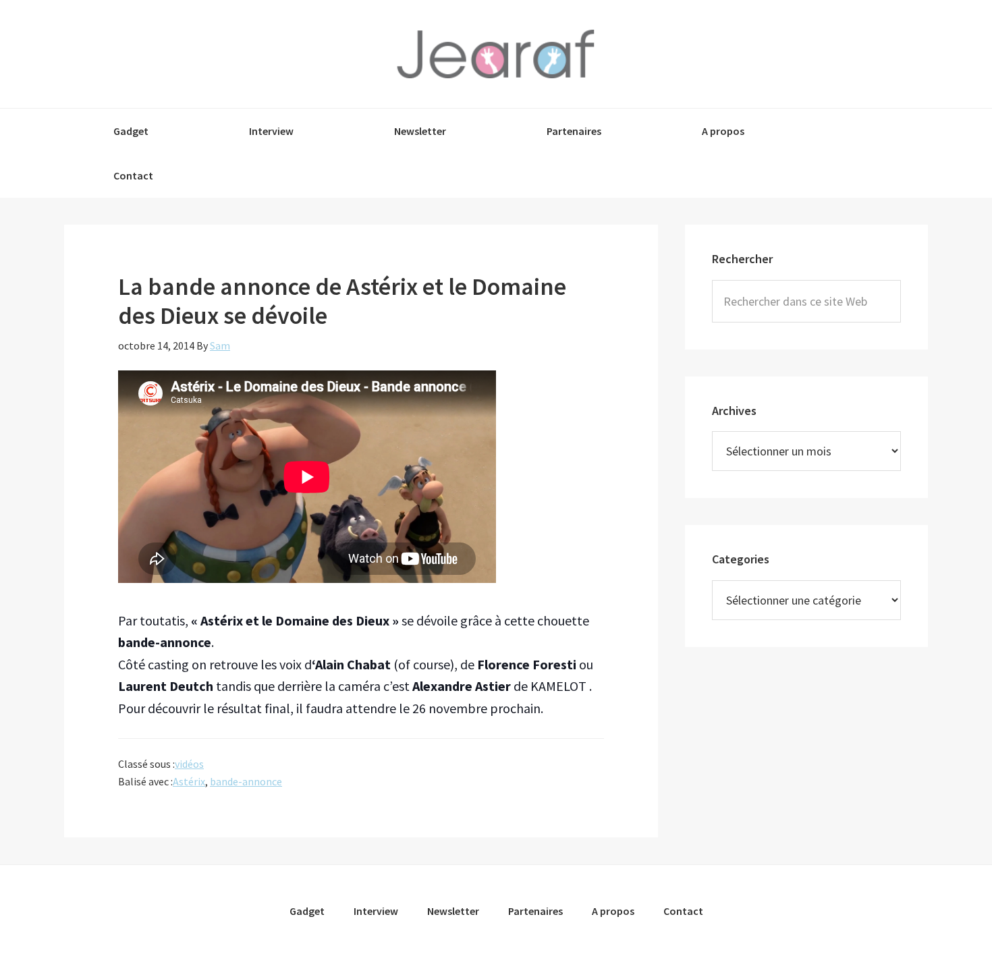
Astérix (189, 781)
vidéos (189, 764)
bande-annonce (246, 781)
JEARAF (496, 54)
